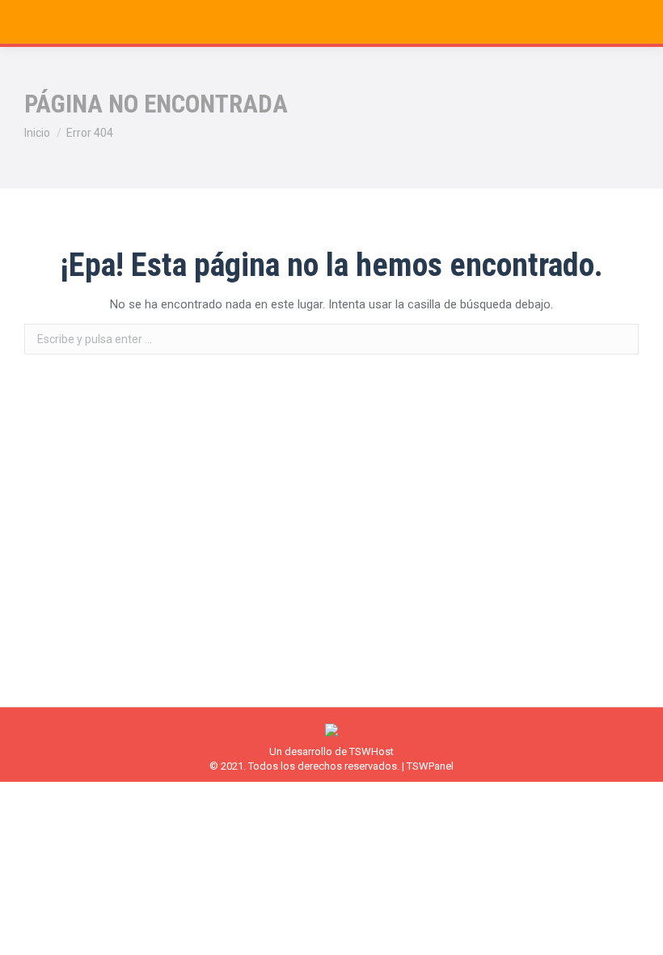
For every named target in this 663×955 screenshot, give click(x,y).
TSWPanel (430, 766)
